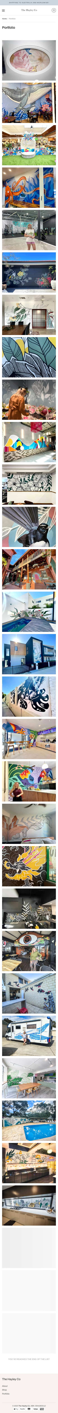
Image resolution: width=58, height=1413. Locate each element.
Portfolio (5, 1394)
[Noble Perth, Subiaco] (29, 908)
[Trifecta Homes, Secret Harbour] (29, 612)
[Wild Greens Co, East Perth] (29, 1078)
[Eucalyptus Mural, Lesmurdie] (29, 315)
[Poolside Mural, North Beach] (29, 357)
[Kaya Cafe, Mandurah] (29, 951)
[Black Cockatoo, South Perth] (29, 1205)
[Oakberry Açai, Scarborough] (29, 739)
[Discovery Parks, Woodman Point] (29, 1120)
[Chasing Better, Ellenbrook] (29, 230)
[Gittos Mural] (29, 993)
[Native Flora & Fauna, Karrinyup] (29, 272)
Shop (4, 1390)
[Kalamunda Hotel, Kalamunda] (29, 569)
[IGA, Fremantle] (29, 442)
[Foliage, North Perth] (29, 824)
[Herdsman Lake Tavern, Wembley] (29, 484)
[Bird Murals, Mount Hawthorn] (29, 527)
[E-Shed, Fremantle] (29, 103)
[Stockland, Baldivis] (29, 145)
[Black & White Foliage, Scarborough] (29, 696)
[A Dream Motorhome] (29, 1036)
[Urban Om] (29, 1248)
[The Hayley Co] (29, 10)
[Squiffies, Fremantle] (29, 187)
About (4, 1386)
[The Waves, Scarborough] (29, 1290)
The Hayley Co (11, 1379)
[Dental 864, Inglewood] (29, 60)
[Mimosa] (29, 1333)
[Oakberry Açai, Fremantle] (29, 781)
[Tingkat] (29, 1163)
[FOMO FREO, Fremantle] (29, 866)
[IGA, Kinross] (29, 400)
